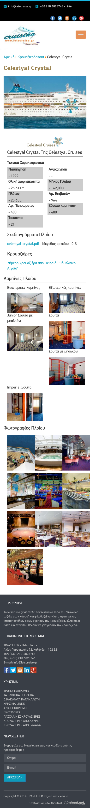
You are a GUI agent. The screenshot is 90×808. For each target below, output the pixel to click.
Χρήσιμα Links (14, 703)
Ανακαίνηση (58, 169)
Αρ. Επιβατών (59, 194)
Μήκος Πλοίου (60, 182)
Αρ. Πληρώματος (21, 206)
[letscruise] (20, 35)
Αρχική (9, 57)
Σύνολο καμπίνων (62, 206)
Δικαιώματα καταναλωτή (22, 699)
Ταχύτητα (15, 218)
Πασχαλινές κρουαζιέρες (22, 716)
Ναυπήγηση (17, 169)
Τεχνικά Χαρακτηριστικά (25, 163)
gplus (81, 18)
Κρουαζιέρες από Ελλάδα (22, 725)
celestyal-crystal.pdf (23, 244)
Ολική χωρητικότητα (24, 182)
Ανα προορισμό (15, 708)
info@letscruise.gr (20, 6)
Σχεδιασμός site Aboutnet (46, 803)
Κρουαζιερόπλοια (31, 57)
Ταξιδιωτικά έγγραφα (19, 695)
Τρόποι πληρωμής (17, 691)
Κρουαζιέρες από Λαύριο (22, 721)
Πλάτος (13, 194)
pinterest (67, 18)
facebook (52, 18)
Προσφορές (12, 712)
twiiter (60, 18)
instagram (74, 18)
